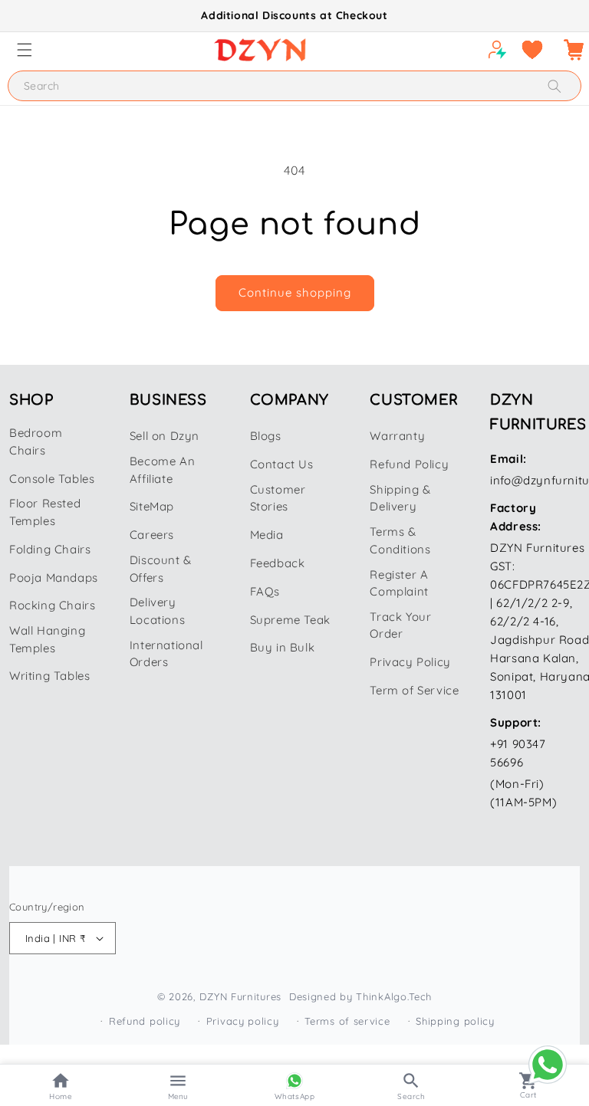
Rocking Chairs (52, 605)
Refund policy (144, 1021)
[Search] (554, 86)
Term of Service (414, 690)
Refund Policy (409, 464)
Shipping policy (455, 1021)
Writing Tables (49, 675)
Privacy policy (242, 1021)
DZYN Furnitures (240, 996)
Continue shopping (295, 292)
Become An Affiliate (162, 470)
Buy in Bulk (282, 647)
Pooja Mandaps (53, 577)
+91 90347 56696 (517, 753)
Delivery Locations (157, 611)
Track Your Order (400, 625)
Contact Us (282, 464)
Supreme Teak (290, 619)
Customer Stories (278, 498)
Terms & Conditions (400, 540)
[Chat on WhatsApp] (548, 1065)
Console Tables (51, 478)
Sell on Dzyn (164, 435)
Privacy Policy (410, 662)
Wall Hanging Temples (47, 639)
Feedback (277, 563)
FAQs (265, 591)
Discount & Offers (161, 569)
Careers (152, 534)
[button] (24, 50)
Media (267, 534)
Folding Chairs (49, 549)
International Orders (166, 654)
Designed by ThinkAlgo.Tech (360, 996)
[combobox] (294, 85)
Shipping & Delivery (400, 498)
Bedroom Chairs (35, 441)
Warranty (397, 435)
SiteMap (152, 506)
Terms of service (347, 1021)
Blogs (265, 435)
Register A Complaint (399, 583)
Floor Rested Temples (45, 512)
